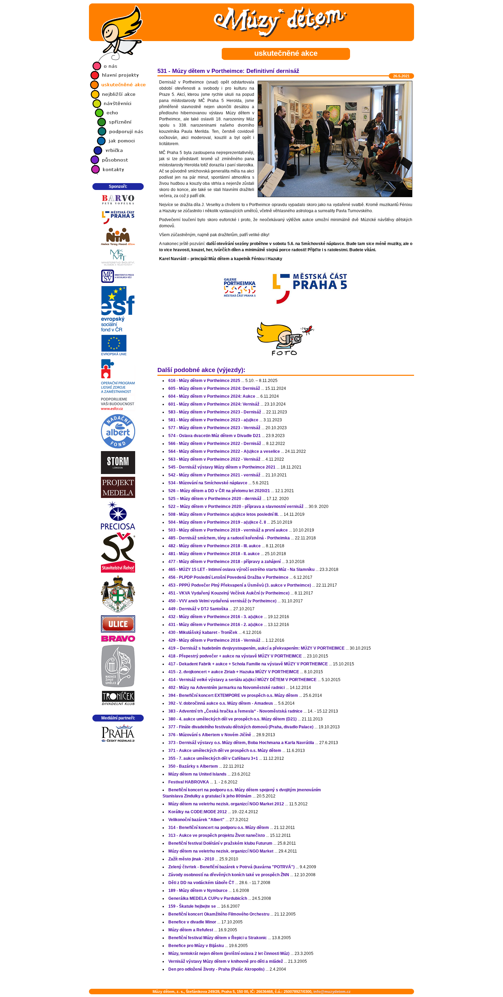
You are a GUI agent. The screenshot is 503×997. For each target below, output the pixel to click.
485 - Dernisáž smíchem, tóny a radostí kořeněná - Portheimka (229, 538)
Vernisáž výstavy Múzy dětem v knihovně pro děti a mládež (225, 961)
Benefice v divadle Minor (192, 922)
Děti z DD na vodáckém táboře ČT (201, 882)
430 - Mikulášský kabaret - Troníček (202, 632)
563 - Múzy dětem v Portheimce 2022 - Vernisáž (214, 459)
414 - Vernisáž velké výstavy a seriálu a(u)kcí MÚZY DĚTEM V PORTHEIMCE (242, 679)
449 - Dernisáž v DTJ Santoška (198, 608)
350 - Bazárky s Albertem (193, 766)
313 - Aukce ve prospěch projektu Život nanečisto (216, 835)
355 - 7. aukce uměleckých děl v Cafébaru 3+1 (213, 758)
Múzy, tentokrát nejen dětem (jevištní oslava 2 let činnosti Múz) (228, 953)
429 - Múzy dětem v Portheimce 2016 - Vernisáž (214, 640)
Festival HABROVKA (188, 782)
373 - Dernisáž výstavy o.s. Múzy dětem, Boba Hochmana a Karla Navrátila (241, 742)
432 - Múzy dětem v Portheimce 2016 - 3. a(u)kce (215, 616)
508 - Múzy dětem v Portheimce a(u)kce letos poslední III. (223, 514)
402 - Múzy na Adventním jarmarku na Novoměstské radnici (226, 687)
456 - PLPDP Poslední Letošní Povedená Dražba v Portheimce (228, 577)
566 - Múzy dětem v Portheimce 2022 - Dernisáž (214, 443)
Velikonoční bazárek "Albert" (196, 819)
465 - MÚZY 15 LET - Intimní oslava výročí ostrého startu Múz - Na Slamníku (241, 569)
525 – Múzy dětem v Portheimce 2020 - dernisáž (214, 498)
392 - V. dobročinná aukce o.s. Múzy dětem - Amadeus (220, 703)
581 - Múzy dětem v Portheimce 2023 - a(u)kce (213, 420)
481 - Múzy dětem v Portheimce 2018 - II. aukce (214, 553)
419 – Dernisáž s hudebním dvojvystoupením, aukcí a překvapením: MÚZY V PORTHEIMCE (256, 648)
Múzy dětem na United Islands (197, 774)
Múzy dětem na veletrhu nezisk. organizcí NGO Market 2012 (226, 804)
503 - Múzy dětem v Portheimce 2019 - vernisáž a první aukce (228, 530)
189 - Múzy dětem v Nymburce (198, 890)
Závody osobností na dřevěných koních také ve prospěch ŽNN (228, 874)
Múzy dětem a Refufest (190, 930)
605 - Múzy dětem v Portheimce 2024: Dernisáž (214, 388)
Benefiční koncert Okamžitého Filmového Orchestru (218, 914)
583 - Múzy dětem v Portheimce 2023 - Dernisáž (214, 412)
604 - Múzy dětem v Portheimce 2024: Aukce (211, 396)
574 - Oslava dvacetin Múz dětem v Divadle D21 (214, 435)
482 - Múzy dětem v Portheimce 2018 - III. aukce (214, 546)
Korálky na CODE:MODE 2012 (197, 811)
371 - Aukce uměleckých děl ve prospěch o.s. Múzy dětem (224, 750)
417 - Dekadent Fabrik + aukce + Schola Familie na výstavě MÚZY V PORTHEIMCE (248, 664)
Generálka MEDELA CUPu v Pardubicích (207, 898)
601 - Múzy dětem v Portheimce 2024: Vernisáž (213, 404)
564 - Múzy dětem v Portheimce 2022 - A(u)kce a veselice (224, 451)
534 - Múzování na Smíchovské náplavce (207, 483)
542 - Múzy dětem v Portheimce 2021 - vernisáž (214, 475)
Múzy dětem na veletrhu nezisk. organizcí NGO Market (220, 851)
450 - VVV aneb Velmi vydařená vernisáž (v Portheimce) (222, 601)
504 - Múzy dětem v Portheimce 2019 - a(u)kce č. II (217, 522)
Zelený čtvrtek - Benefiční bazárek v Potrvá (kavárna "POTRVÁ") (231, 867)
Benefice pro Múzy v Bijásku (196, 945)
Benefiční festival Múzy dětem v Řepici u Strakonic (217, 937)
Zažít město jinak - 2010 (191, 859)
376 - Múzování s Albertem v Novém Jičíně (209, 734)
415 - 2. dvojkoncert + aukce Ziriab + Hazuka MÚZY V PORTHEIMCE (233, 671)
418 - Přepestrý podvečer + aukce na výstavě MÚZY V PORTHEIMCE (235, 656)
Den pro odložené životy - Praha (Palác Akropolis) (216, 969)
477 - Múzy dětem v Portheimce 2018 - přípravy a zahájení (224, 561)
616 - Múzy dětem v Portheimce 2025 (204, 380)
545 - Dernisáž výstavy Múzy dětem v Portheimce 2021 (221, 467)
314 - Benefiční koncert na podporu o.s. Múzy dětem (218, 827)
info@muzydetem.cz (332, 991)
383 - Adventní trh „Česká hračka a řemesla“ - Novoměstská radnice (235, 711)
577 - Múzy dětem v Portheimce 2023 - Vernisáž (214, 427)
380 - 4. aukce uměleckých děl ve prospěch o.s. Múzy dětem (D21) (232, 719)
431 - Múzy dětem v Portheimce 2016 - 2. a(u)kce (215, 624)
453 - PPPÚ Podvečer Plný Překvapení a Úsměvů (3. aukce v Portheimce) (239, 585)
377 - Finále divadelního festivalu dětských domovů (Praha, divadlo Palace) (240, 727)
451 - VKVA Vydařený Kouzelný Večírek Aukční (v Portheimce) (228, 593)
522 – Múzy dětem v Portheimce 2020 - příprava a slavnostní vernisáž (236, 506)
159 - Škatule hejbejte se (192, 906)
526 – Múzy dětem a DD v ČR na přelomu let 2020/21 (219, 490)
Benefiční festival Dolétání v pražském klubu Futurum (220, 843)
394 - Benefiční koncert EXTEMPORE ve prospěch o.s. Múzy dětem (233, 695)
